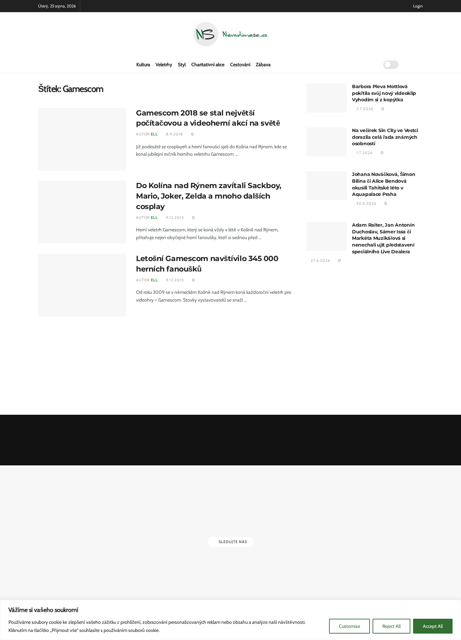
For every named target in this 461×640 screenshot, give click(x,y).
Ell (154, 134)
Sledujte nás (232, 541)
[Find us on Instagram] (421, 64)
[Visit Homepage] (230, 34)
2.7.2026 (364, 108)
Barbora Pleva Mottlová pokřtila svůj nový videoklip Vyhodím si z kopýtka (384, 93)
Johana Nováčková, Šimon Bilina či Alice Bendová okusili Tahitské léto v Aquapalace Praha (383, 184)
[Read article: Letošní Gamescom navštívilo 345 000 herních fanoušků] (82, 285)
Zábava (263, 64)
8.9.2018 (174, 134)
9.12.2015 (174, 217)
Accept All (433, 626)
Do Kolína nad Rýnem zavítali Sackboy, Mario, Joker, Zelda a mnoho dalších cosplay (208, 196)
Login (417, 5)
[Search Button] (371, 64)
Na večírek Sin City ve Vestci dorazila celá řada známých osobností (385, 137)
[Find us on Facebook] (410, 64)
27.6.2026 (320, 260)
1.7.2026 (364, 152)
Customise (349, 626)
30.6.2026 (365, 203)
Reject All (391, 626)
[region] (230, 620)
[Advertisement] (364, 340)
